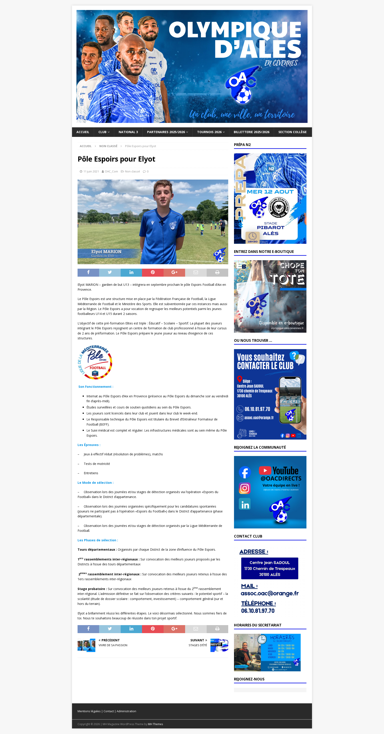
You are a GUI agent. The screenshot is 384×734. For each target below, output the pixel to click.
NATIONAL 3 (128, 132)
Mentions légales (89, 711)
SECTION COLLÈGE (292, 132)
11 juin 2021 (91, 171)
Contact (109, 711)
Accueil (82, 132)
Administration (126, 711)
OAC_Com (111, 171)
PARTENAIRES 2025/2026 (166, 132)
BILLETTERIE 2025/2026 (251, 132)
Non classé (132, 171)
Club (102, 132)
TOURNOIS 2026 (209, 132)
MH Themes (155, 724)
